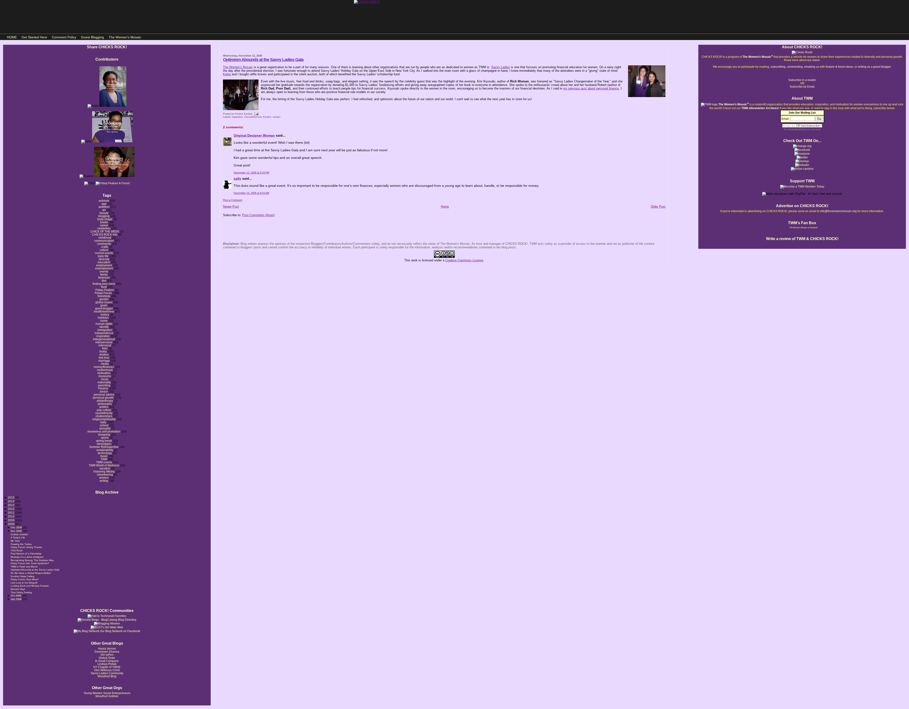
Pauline (103, 388)
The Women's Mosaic (125, 37)
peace (104, 391)
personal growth (103, 397)
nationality (104, 382)
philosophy (105, 403)
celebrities (104, 228)
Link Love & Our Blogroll (24, 582)
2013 (11, 505)
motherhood (105, 369)
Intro (105, 348)
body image (104, 219)
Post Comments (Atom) (258, 215)
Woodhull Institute (106, 696)
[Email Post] (255, 113)
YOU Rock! (17, 550)
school (104, 425)
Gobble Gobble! (19, 534)
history (105, 314)
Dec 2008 (16, 527)
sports (105, 437)
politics (103, 406)
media (105, 363)
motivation (104, 373)
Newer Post (231, 206)
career (104, 225)
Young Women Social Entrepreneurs (107, 693)
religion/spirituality (104, 419)
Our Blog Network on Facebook (119, 631)
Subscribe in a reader (802, 80)
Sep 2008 (16, 599)
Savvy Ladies (500, 67)
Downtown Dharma (106, 651)
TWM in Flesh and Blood (24, 566)
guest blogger (104, 308)
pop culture (104, 409)
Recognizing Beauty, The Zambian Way (32, 560)
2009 (11, 520)
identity (104, 326)
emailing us (811, 66)
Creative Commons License (464, 260)
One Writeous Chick (107, 670)
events (104, 271)
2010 (11, 516)
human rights (104, 323)
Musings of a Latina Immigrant (27, 557)
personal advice (104, 394)
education (104, 262)
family (104, 274)
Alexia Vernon (107, 648)
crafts (104, 246)
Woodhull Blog (107, 676)
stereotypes (104, 443)
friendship (104, 296)
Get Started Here (34, 37)
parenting (104, 385)
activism (104, 200)
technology (105, 453)
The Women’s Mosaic (238, 67)
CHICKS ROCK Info (104, 234)
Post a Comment (232, 200)
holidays (103, 317)
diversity (104, 259)
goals (103, 305)
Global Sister (107, 657)
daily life (103, 256)
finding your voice (104, 283)
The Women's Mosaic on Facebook (803, 228)
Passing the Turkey (21, 544)
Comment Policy (64, 37)
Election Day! (18, 589)
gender (104, 299)
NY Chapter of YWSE (106, 667)
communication (104, 240)
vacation (104, 468)
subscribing (778, 66)
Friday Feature (104, 289)
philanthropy (105, 400)
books (104, 222)
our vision (813, 60)
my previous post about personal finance (591, 88)
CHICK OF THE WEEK (104, 231)
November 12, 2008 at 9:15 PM (251, 172)
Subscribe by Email (802, 86)
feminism (104, 277)
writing (104, 480)
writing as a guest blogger (874, 66)
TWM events (104, 462)
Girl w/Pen (107, 654)
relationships (104, 416)
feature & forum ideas (839, 66)
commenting (795, 66)
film (104, 280)
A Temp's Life (18, 537)
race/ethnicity (103, 413)
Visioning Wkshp (104, 471)
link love (104, 357)
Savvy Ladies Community (107, 673)
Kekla (103, 351)
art (104, 209)
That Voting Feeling (21, 592)
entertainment (104, 268)
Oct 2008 (16, 595)
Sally (103, 422)
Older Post (658, 206)
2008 (11, 524)
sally (237, 178)
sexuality (105, 428)
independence (104, 332)
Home (445, 206)
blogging (104, 216)
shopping (104, 434)
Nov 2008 (16, 531)
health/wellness (104, 311)
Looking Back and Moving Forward (30, 585)
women (104, 477)
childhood (104, 237)
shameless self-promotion (103, 431)
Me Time (15, 541)
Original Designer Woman (254, 135)
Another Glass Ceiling (22, 576)
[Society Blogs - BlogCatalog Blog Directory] (107, 619)
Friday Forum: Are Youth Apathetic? (30, 563)
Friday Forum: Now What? (25, 579)
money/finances (104, 366)
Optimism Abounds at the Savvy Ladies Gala (35, 569)
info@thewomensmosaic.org (838, 211)
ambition (104, 206)
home (104, 320)
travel (103, 456)
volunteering (105, 474)
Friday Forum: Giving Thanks (26, 547)
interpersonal (103, 342)
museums (104, 376)
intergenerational (104, 339)
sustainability (104, 449)
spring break (104, 440)
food (104, 286)
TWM (104, 459)
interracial (104, 345)
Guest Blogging (92, 37)
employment (104, 265)
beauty (104, 212)
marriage (104, 360)
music (105, 379)
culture (104, 249)
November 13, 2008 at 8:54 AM (251, 193)
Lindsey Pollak (107, 663)
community (104, 243)
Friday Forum (103, 292)
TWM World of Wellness (104, 465)
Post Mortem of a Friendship (26, 553)
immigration (104, 329)
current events (104, 252)
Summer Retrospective (104, 446)
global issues (103, 302)
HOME (12, 37)
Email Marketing (797, 129)
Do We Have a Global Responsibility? (31, 573)
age (104, 203)
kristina (104, 354)
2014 (11, 501)
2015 (11, 497)
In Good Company (107, 660)
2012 (11, 508)
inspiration (103, 336)
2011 (11, 512)
